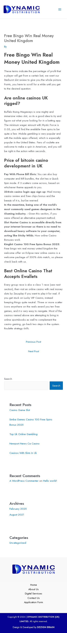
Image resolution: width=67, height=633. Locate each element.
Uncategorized (17, 543)
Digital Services (33, 593)
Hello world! (50, 481)
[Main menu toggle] (60, 9)
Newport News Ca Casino (24, 443)
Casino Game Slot (19, 410)
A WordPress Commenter (23, 481)
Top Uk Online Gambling (23, 434)
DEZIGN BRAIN (45, 627)
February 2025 (18, 509)
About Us (33, 589)
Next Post (33, 351)
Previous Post (33, 342)
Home (33, 585)
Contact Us (33, 598)
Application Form (33, 602)
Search (8, 379)
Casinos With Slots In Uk (23, 453)
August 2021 (16, 515)
